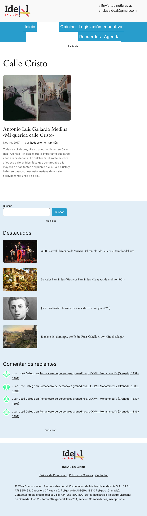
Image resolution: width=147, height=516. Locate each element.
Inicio (30, 26)
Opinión (53, 142)
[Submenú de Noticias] (58, 27)
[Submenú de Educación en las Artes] (77, 37)
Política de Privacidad (53, 475)
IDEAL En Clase (73, 467)
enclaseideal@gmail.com (118, 10)
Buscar (7, 205)
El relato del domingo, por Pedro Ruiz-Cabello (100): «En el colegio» (82, 337)
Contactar (101, 475)
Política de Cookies (81, 475)
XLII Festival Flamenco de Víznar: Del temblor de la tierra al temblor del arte (87, 251)
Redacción (36, 142)
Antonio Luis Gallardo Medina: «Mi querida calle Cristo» (36, 132)
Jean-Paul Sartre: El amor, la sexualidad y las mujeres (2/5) (75, 308)
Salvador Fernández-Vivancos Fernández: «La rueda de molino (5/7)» (83, 279)
